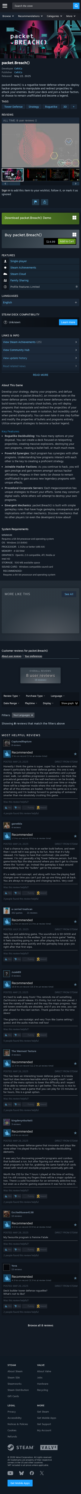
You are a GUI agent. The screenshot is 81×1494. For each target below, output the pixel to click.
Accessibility (14, 1417)
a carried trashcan (21, 909)
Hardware (42, 1383)
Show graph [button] (67, 703)
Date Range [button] (10, 703)
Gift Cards (13, 1396)
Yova (14, 1265)
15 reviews (16, 1269)
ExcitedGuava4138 (22, 1212)
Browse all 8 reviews (40, 1325)
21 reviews (32, 913)
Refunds (12, 1436)
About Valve (44, 1371)
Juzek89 (16, 972)
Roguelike (51, 106)
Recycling (42, 1389)
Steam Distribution (18, 1389)
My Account (44, 1430)
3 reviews (16, 976)
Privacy (12, 1411)
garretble (16, 823)
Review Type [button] (11, 695)
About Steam (15, 1371)
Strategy (34, 106)
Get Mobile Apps (20, 1483)
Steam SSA (14, 1377)
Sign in (6, 190)
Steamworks (14, 1383)
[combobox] (42, 6)
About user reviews (11, 656)
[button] (8, 16)
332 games (16, 913)
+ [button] (73, 106)
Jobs (39, 1377)
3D (65, 106)
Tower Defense (13, 106)
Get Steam (43, 1411)
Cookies (12, 1430)
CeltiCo (18, 68)
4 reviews (16, 827)
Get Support (44, 1424)
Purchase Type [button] (34, 695)
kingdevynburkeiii (22, 1120)
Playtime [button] (30, 703)
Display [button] (47, 703)
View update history (15, 358)
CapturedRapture (21, 741)
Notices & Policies (18, 1424)
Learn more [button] (68, 322)
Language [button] (56, 695)
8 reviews (16, 745)
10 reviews (16, 1216)
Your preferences (33, 656)
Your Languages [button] (21, 715)
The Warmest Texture (23, 1051)
